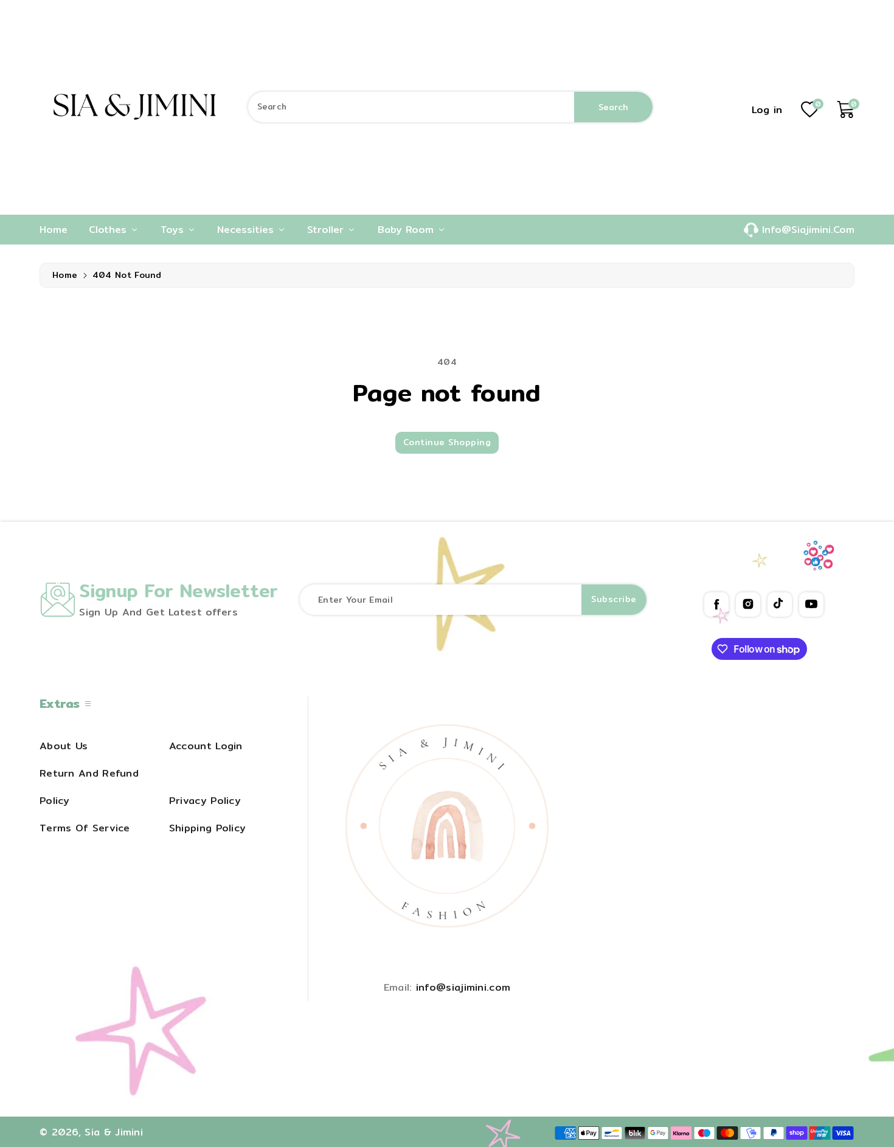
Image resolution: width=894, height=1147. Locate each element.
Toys (174, 229)
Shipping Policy (207, 828)
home (54, 229)
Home (64, 275)
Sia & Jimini (114, 1132)
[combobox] (450, 107)
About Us (64, 746)
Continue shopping (447, 442)
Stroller (327, 229)
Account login (206, 746)
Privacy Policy (205, 800)
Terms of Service (85, 828)
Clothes (109, 229)
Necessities (247, 229)
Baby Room (407, 229)
